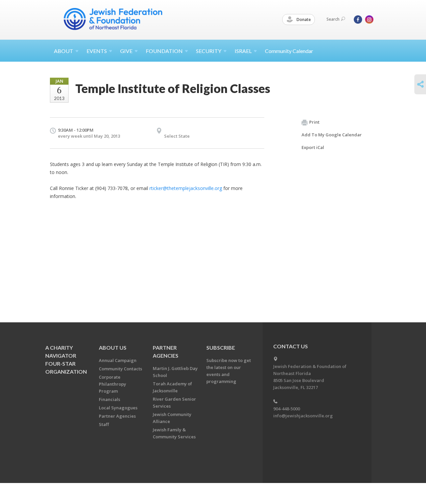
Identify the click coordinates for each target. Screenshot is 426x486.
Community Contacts (120, 369)
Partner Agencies (117, 416)
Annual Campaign (117, 360)
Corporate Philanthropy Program (112, 384)
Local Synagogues (118, 408)
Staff (104, 424)
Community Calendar (289, 51)
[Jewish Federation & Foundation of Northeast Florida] (113, 19)
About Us (112, 347)
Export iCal (313, 147)
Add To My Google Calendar (332, 135)
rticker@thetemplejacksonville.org (185, 188)
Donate (303, 19)
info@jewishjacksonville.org (303, 416)
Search (332, 19)
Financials (109, 399)
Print (314, 122)
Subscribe (220, 347)
